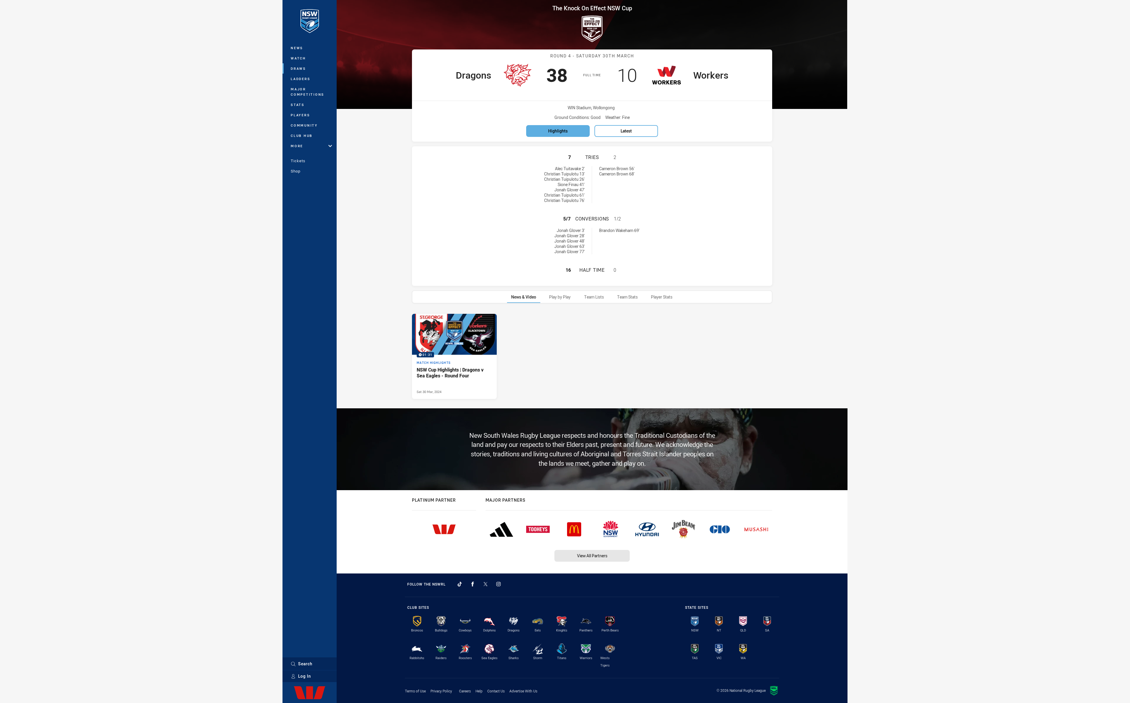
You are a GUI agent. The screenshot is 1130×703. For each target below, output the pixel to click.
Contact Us (496, 691)
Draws (298, 68)
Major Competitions (307, 92)
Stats (298, 104)
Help (479, 691)
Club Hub (302, 135)
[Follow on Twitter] (485, 584)
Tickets (298, 160)
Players (300, 115)
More (297, 146)
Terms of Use (415, 691)
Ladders (300, 79)
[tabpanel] (592, 356)
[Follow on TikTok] (459, 584)
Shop (295, 171)
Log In (304, 676)
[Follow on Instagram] (498, 584)
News (297, 48)
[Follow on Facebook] (472, 584)
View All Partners (592, 555)
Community (304, 125)
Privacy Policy (441, 691)
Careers (465, 691)
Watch (298, 58)
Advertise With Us (523, 691)
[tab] (523, 297)
